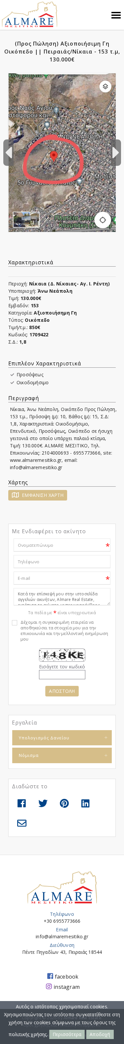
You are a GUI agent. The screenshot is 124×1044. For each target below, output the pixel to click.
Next (116, 152)
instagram (67, 986)
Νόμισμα (29, 755)
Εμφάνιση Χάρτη (42, 495)
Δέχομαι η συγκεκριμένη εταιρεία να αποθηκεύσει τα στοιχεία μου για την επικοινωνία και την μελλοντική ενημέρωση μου (64, 630)
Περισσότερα (67, 1034)
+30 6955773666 (62, 921)
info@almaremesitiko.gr (62, 936)
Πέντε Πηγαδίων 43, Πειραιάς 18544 (62, 952)
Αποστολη (62, 691)
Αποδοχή (100, 1034)
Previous (8, 152)
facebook (67, 976)
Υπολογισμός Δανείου (44, 738)
